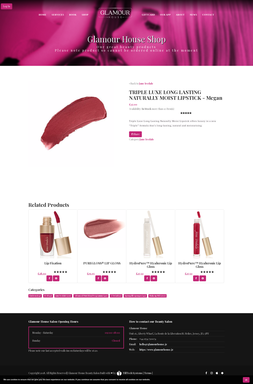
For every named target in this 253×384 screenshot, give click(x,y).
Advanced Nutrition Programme (91, 296)
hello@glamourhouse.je (153, 344)
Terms (147, 373)
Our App (165, 14)
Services (58, 14)
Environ (35, 296)
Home (42, 14)
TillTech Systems (132, 373)
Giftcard (148, 14)
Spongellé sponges (135, 296)
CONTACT (208, 14)
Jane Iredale (146, 83)
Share (136, 134)
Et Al (48, 296)
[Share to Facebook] (49, 278)
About (180, 14)
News (193, 14)
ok (246, 380)
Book (73, 14)
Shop (85, 14)
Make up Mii (157, 296)
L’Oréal (116, 296)
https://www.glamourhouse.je (156, 349)
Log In (6, 6)
